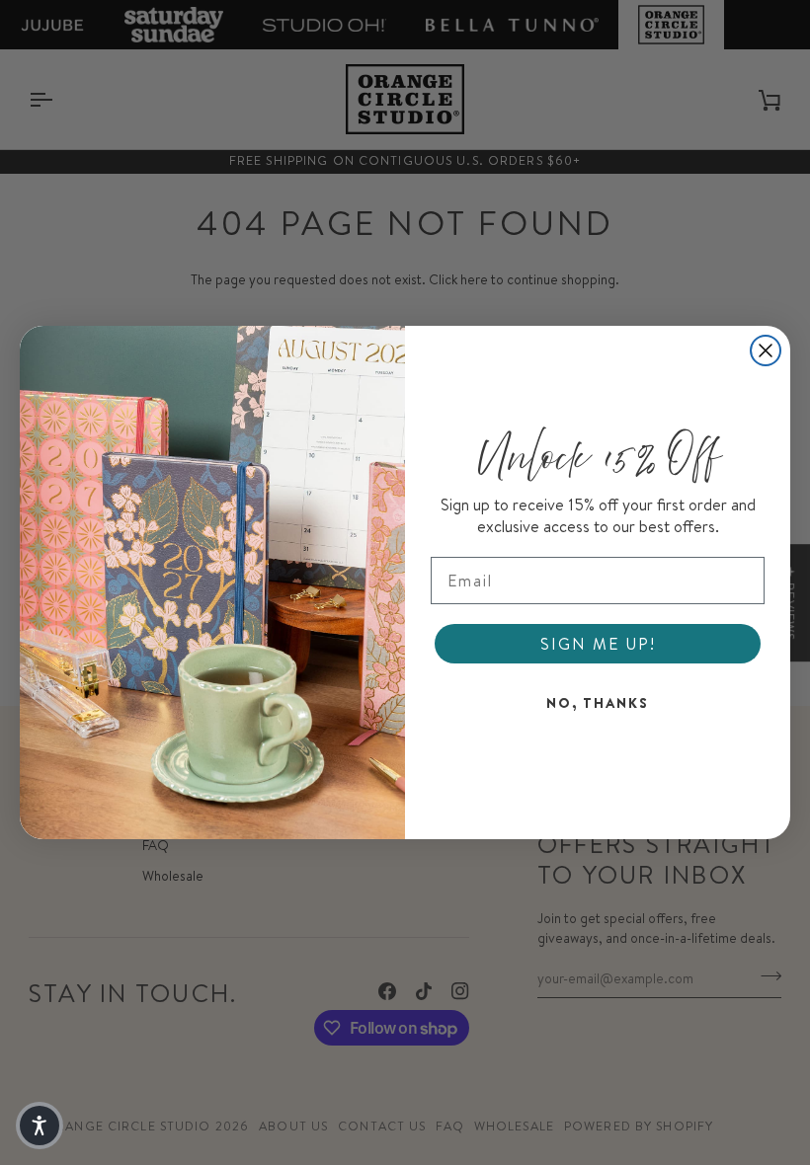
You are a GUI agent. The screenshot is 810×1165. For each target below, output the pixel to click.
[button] (39, 1125)
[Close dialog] (765, 350)
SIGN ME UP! (598, 644)
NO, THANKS (597, 703)
